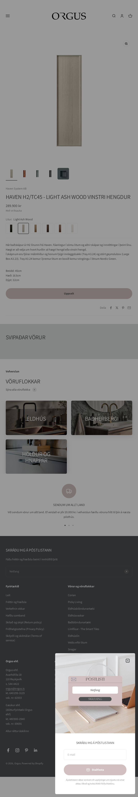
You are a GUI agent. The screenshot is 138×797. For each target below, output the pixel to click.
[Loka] (127, 660)
